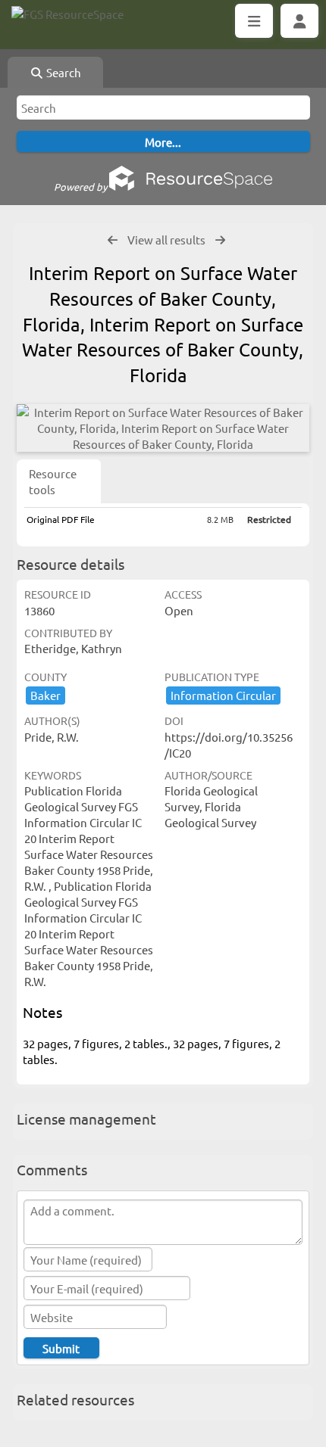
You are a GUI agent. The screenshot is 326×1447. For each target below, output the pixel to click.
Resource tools (53, 481)
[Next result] (220, 240)
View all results (166, 239)
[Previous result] (113, 240)
